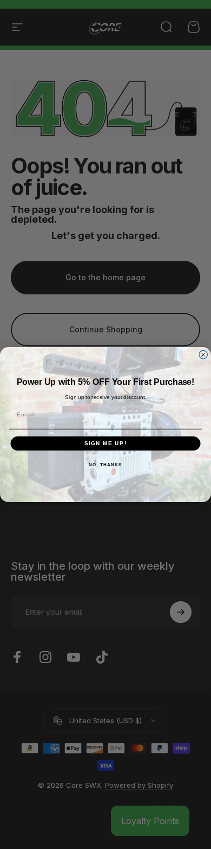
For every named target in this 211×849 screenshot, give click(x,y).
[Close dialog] (203, 355)
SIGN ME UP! (105, 443)
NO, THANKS (105, 464)
